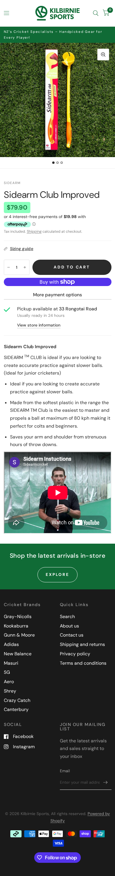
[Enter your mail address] (105, 782)
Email (65, 770)
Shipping (34, 231)
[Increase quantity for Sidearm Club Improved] (24, 267)
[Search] (96, 13)
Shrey (10, 691)
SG (7, 672)
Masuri (11, 663)
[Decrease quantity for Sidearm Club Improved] (8, 267)
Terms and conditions (83, 663)
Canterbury (16, 709)
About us (69, 626)
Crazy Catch (17, 700)
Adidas (11, 644)
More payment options (57, 295)
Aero (9, 681)
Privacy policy (75, 654)
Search (67, 616)
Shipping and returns (82, 644)
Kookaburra (16, 626)
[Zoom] (103, 54)
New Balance (18, 654)
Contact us (71, 635)
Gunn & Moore (19, 635)
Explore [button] (57, 574)
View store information (38, 325)
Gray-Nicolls (18, 616)
